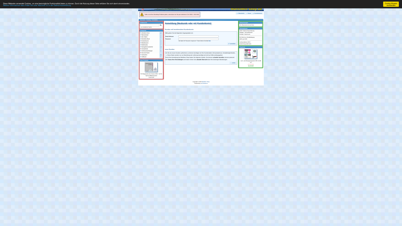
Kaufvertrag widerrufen (245, 43)
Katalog (148, 20)
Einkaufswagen (244, 22)
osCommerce (204, 83)
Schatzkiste (144, 49)
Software (143, 57)
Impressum (247, 34)
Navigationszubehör (147, 47)
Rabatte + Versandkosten (246, 32)
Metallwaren (144, 43)
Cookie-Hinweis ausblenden (391, 4)
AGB (241, 30)
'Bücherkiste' (145, 35)
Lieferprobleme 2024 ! (245, 42)
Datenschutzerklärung (248, 30)
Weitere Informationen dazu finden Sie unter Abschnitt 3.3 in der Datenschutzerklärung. (37, 5)
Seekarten (144, 55)
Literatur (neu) (145, 33)
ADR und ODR (243, 39)
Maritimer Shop (205, 81)
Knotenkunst (145, 41)
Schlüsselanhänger (147, 51)
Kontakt (242, 34)
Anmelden (155, 20)
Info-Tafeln (144, 37)
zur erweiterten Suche (146, 27)
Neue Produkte (144, 60)
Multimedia (144, 45)
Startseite (142, 20)
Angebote (242, 47)
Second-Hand (145, 53)
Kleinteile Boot (145, 39)
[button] (240, 13)
